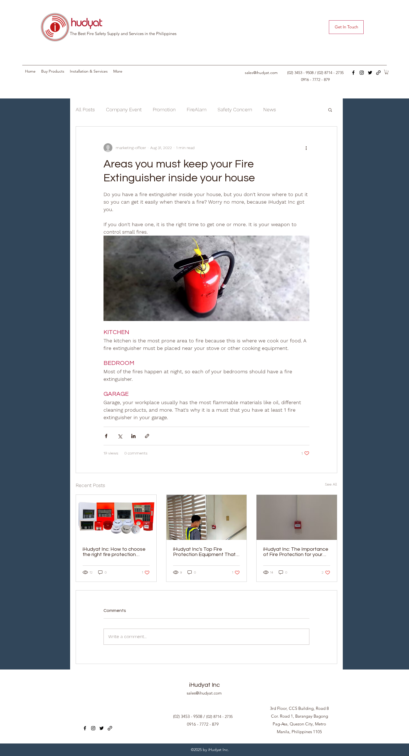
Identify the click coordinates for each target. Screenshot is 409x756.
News (269, 109)
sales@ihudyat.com (261, 72)
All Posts (85, 109)
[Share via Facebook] (106, 436)
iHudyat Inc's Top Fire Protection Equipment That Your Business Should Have (204, 552)
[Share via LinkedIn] (133, 436)
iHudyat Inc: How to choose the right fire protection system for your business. (114, 552)
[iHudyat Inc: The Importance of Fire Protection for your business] (297, 517)
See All (331, 484)
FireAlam (196, 109)
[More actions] (306, 147)
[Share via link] (147, 436)
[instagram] (361, 72)
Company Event (124, 109)
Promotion (164, 109)
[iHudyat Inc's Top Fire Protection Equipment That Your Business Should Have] (206, 517)
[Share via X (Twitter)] (119, 436)
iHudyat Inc (204, 685)
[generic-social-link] (378, 72)
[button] (386, 72)
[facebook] (353, 72)
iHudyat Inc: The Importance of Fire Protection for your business (295, 552)
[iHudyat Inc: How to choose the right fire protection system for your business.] (116, 517)
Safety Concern (235, 109)
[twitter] (370, 72)
